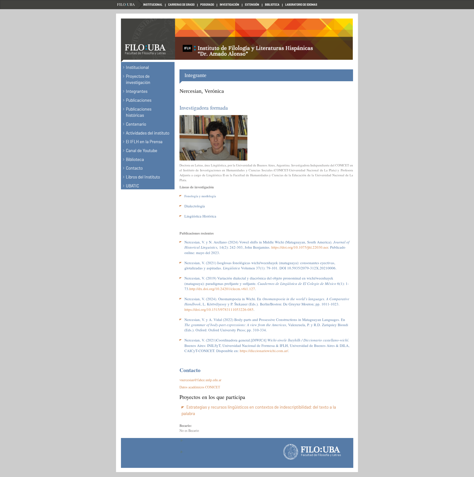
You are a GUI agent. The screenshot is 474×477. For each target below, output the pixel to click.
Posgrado (207, 4)
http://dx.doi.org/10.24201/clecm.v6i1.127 (222, 288)
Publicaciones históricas (138, 112)
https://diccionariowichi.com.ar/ (264, 350)
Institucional (152, 4)
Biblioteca (272, 4)
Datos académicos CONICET (199, 387)
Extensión (252, 4)
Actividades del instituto (147, 133)
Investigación (229, 4)
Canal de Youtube (141, 150)
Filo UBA (129, 4)
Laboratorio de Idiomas (301, 4)
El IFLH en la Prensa (144, 141)
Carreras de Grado (181, 4)
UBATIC (132, 186)
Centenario (136, 124)
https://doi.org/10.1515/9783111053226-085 (219, 309)
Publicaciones (138, 100)
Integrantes (136, 91)
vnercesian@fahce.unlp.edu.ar (200, 380)
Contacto (134, 168)
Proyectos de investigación (138, 79)
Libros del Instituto (143, 177)
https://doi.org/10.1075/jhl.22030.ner (299, 247)
